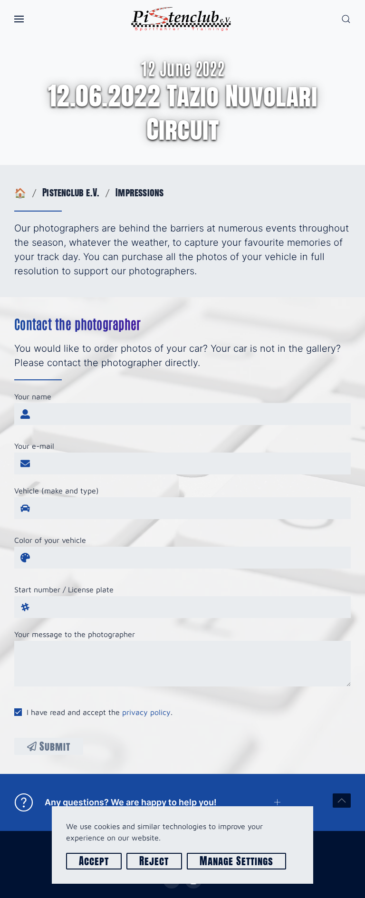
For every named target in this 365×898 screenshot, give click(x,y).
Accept (94, 861)
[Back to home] (182, 19)
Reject (154, 861)
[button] (19, 19)
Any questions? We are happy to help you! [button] (128, 802)
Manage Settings (237, 861)
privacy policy (146, 712)
